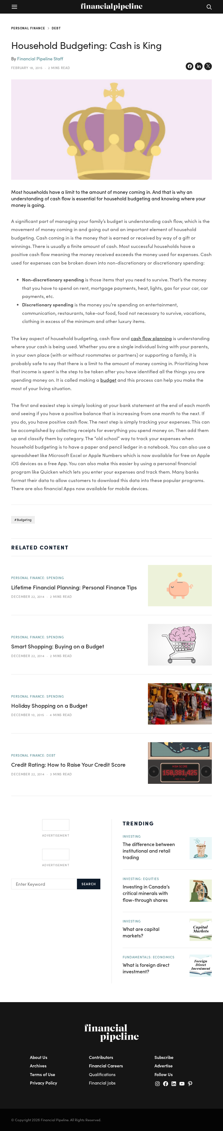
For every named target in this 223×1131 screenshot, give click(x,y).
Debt (56, 28)
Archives (38, 1065)
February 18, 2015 (27, 68)
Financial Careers (106, 1065)
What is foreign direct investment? (146, 968)
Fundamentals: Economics (149, 957)
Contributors (101, 1057)
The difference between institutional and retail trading (149, 851)
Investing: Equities (141, 879)
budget (108, 380)
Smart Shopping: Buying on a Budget (57, 646)
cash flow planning (151, 338)
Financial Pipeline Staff (40, 58)
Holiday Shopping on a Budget (49, 705)
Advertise (163, 1065)
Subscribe (164, 1057)
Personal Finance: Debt (33, 755)
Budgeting (24, 520)
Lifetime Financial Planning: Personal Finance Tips (74, 587)
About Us (38, 1057)
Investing (132, 836)
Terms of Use (42, 1074)
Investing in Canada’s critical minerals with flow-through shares (146, 893)
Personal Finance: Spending (37, 578)
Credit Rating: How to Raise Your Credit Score (68, 764)
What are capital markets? (141, 932)
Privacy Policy (43, 1083)
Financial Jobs (102, 1083)
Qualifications (102, 1074)
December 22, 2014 (28, 596)
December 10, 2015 (27, 715)
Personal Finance (28, 28)
